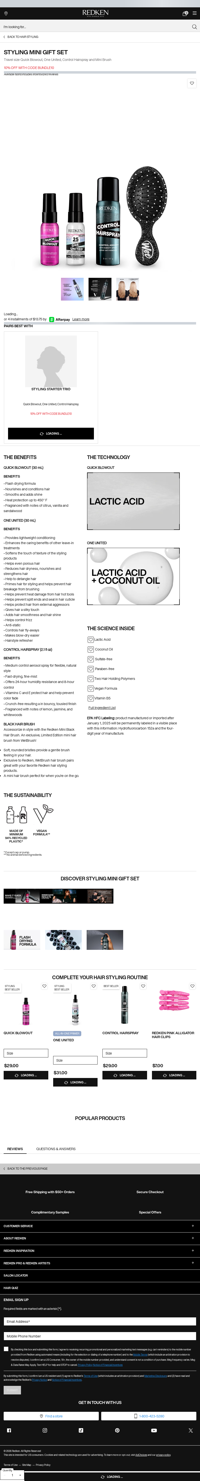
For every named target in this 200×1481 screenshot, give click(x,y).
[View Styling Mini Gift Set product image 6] (127, 289)
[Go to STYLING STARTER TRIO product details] (51, 361)
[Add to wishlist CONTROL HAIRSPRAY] (143, 986)
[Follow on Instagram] (45, 1430)
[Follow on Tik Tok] (81, 1430)
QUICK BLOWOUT (18, 1033)
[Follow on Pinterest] (117, 1430)
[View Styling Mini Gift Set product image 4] (72, 289)
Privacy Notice (39, 1380)
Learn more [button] (81, 319)
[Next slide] (141, 289)
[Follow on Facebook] (9, 1430)
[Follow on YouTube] (154, 1430)
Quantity (7, 1470)
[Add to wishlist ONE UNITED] (94, 986)
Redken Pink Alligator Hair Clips (173, 1035)
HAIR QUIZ (11, 1288)
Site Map (26, 1465)
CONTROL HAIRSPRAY (120, 1033)
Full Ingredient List (102, 707)
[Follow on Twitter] (190, 1430)
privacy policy (163, 1455)
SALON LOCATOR (16, 1275)
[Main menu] (194, 13)
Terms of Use (91, 1376)
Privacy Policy (85, 1365)
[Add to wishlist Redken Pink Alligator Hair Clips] (192, 986)
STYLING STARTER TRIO (50, 389)
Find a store (54, 1416)
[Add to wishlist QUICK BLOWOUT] (44, 986)
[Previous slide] (58, 289)
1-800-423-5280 (151, 1416)
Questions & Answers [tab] (56, 1148)
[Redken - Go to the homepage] (95, 13)
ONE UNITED (63, 1040)
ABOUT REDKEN (15, 1238)
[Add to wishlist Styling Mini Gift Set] (192, 83)
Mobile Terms (140, 1355)
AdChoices (141, 1455)
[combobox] (98, 27)
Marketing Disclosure (155, 1376)
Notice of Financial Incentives (108, 1365)
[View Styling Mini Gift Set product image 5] (100, 289)
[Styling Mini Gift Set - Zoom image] (100, 175)
